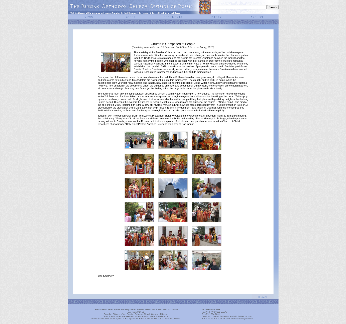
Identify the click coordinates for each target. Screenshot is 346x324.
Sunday (217, 83)
